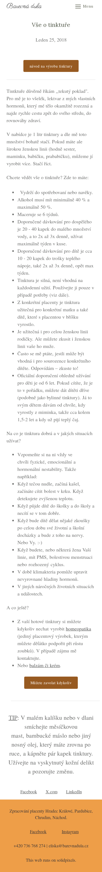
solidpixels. (66, 860)
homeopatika (78, 628)
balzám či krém (44, 665)
